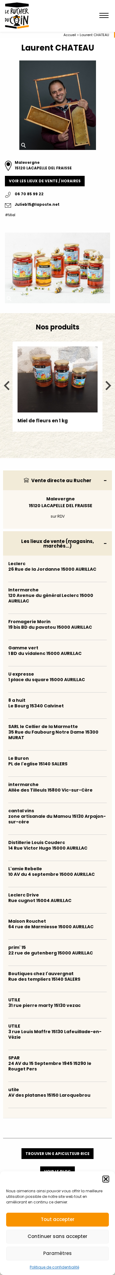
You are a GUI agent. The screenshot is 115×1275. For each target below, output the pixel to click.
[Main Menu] (104, 16)
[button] (106, 1179)
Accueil (69, 34)
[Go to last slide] (7, 386)
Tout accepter (58, 1219)
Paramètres (57, 1253)
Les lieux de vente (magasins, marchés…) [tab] (57, 543)
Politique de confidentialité (54, 1267)
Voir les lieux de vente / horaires (45, 181)
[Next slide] (108, 386)
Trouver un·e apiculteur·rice (57, 1153)
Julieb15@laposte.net (37, 204)
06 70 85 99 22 (29, 194)
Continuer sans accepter (57, 1236)
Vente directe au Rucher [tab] (60, 480)
